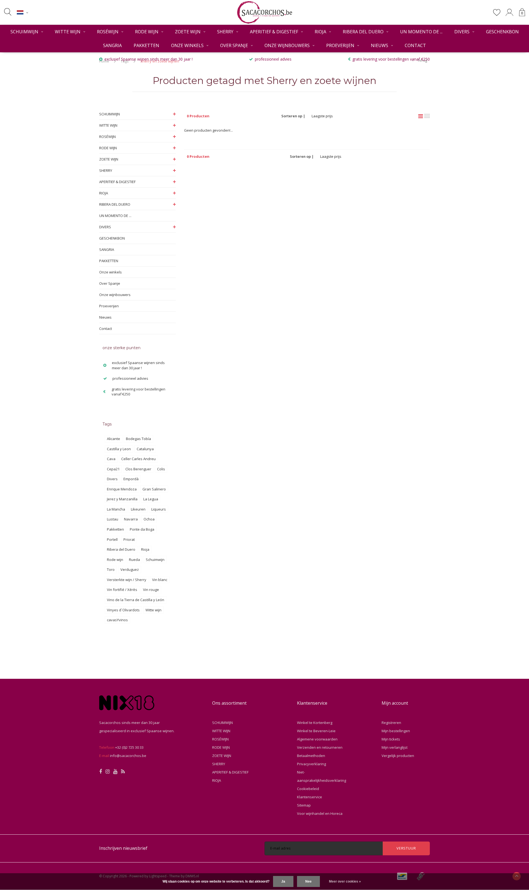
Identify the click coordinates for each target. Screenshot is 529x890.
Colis (161, 468)
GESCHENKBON (502, 32)
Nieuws (379, 45)
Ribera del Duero (121, 549)
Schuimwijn (155, 559)
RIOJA (320, 32)
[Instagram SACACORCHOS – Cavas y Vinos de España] (108, 771)
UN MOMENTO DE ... (421, 32)
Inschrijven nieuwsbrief (123, 848)
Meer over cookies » (345, 881)
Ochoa (149, 519)
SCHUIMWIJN (24, 32)
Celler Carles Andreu (138, 458)
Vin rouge (151, 589)
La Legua (150, 498)
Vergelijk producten (398, 755)
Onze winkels (187, 45)
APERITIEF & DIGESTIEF (274, 32)
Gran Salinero (154, 489)
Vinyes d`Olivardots (123, 609)
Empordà (131, 478)
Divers (112, 478)
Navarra (131, 519)
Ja (283, 881)
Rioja (145, 549)
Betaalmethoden (311, 755)
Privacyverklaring (311, 763)
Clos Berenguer (138, 468)
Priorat (129, 539)
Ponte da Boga (142, 529)
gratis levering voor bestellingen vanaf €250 (391, 59)
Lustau (112, 519)
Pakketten (115, 529)
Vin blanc (159, 579)
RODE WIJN (146, 32)
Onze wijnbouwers (287, 45)
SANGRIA (112, 45)
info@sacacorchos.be (128, 755)
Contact (415, 45)
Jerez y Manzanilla (122, 498)
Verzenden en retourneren (319, 747)
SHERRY (225, 32)
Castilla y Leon (119, 448)
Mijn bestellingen (396, 730)
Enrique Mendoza (122, 489)
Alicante (113, 438)
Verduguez (129, 569)
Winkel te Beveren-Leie (316, 730)
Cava (111, 458)
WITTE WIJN (67, 32)
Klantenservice (309, 796)
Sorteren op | (293, 115)
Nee (308, 881)
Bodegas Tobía (138, 438)
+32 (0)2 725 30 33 (129, 747)
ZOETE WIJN (188, 32)
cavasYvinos (117, 619)
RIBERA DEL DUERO (363, 32)
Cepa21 (113, 468)
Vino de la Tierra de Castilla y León (135, 599)
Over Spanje (234, 45)
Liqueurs (158, 509)
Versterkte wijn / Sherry (126, 579)
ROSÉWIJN (107, 32)
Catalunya (145, 448)
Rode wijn (115, 559)
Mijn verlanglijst (394, 747)
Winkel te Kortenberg (314, 722)
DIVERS (461, 32)
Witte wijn (153, 609)
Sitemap (304, 805)
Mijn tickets (391, 739)
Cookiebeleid (308, 788)
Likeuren (138, 509)
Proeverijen (340, 45)
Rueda (134, 559)
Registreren (391, 722)
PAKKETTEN (146, 45)
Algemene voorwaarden (317, 739)
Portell (112, 539)
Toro (111, 569)
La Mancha (116, 509)
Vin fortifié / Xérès (122, 589)
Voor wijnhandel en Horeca (319, 813)
